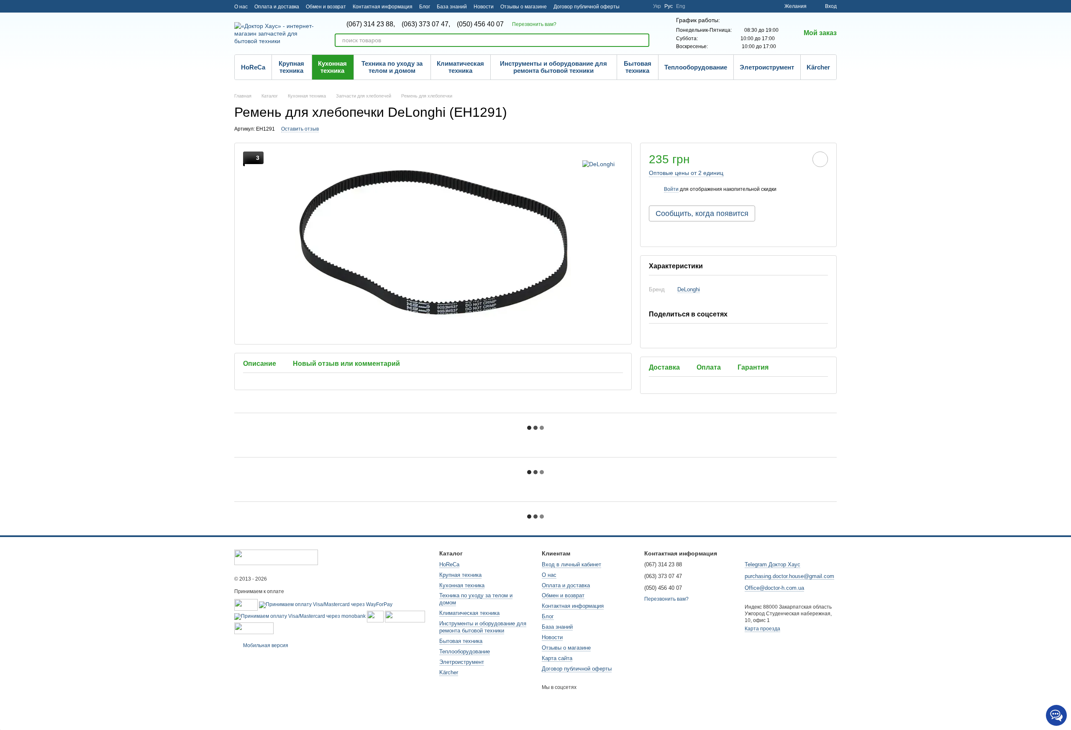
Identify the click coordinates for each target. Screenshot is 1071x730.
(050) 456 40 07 (480, 24)
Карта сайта (557, 658)
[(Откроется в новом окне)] (375, 616)
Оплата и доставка (276, 7)
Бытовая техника (637, 67)
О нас (241, 7)
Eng (680, 6)
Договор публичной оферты (586, 7)
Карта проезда (762, 629)
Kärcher (818, 67)
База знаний (452, 7)
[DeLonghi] (598, 164)
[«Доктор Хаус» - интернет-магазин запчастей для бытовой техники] (276, 557)
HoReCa (253, 67)
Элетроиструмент (767, 67)
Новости (484, 7)
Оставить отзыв (300, 129)
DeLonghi (688, 289)
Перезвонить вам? (534, 24)
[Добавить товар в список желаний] (820, 159)
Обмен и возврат (326, 7)
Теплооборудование (695, 67)
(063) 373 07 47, (426, 24)
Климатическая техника (460, 67)
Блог (424, 7)
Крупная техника (291, 67)
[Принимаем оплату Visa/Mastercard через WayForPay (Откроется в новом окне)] (325, 604)
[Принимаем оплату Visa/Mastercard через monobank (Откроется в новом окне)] (300, 616)
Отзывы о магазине (523, 7)
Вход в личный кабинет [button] (571, 564)
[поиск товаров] (642, 40)
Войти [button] (671, 189)
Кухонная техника (332, 67)
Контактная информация (383, 7)
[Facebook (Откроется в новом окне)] (641, 6)
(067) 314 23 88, (370, 24)
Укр (657, 6)
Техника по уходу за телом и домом (392, 67)
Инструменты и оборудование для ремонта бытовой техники (553, 67)
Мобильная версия (265, 645)
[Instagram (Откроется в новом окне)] (631, 6)
